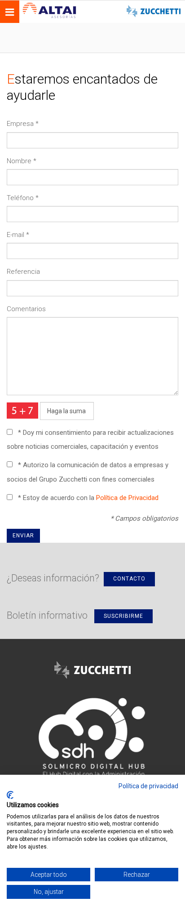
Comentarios (26, 309)
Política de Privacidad (127, 498)
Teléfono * (23, 198)
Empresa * (23, 124)
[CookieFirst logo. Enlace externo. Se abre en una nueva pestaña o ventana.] (10, 795)
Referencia (23, 272)
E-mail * (18, 235)
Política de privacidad (148, 786)
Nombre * (21, 161)
